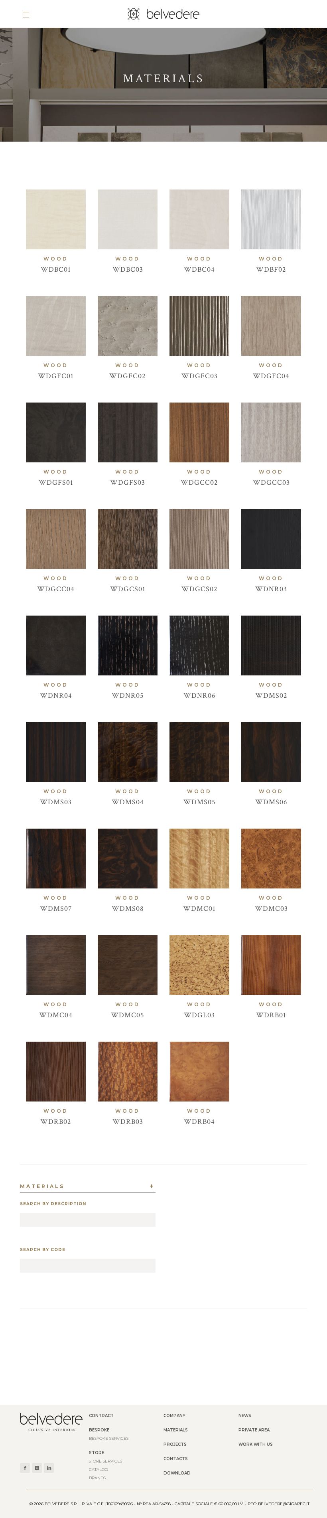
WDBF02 (271, 269)
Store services (105, 1461)
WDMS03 (56, 802)
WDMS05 (199, 802)
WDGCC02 (199, 482)
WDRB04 (199, 1121)
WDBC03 (127, 269)
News (244, 1415)
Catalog (98, 1469)
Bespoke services (108, 1438)
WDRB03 (127, 1121)
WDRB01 (271, 1015)
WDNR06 (199, 695)
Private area (254, 1430)
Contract (101, 1415)
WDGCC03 (271, 482)
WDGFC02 (127, 376)
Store (96, 1452)
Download (177, 1473)
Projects (175, 1444)
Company (174, 1415)
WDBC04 (199, 269)
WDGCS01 (128, 589)
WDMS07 (56, 908)
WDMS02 (271, 695)
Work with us (255, 1444)
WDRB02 (55, 1121)
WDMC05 (127, 1015)
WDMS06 (271, 802)
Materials (176, 1430)
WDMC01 (199, 908)
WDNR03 (271, 589)
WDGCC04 (56, 589)
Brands (97, 1477)
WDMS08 (128, 908)
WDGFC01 (56, 376)
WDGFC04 (271, 376)
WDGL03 (199, 1015)
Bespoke (99, 1430)
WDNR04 (56, 695)
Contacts (176, 1458)
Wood (55, 259)
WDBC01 (56, 269)
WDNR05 (128, 695)
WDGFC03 (199, 376)
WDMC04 (56, 1015)
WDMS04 (128, 802)
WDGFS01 (56, 482)
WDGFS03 (127, 482)
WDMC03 (271, 908)
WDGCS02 (199, 589)
